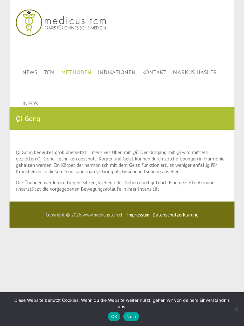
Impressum (138, 215)
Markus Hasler (195, 71)
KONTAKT (154, 71)
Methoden (76, 71)
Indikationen (117, 71)
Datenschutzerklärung (176, 215)
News (29, 71)
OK (114, 316)
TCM (49, 71)
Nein (131, 316)
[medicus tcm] (61, 3)
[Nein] (236, 309)
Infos (30, 103)
